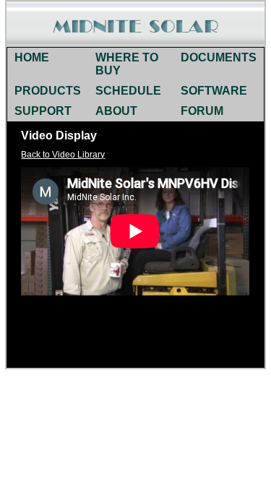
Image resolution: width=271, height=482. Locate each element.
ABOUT (116, 111)
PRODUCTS (47, 91)
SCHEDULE (128, 91)
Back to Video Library (63, 155)
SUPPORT (43, 111)
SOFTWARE (214, 91)
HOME (31, 57)
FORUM (202, 111)
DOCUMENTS (219, 57)
